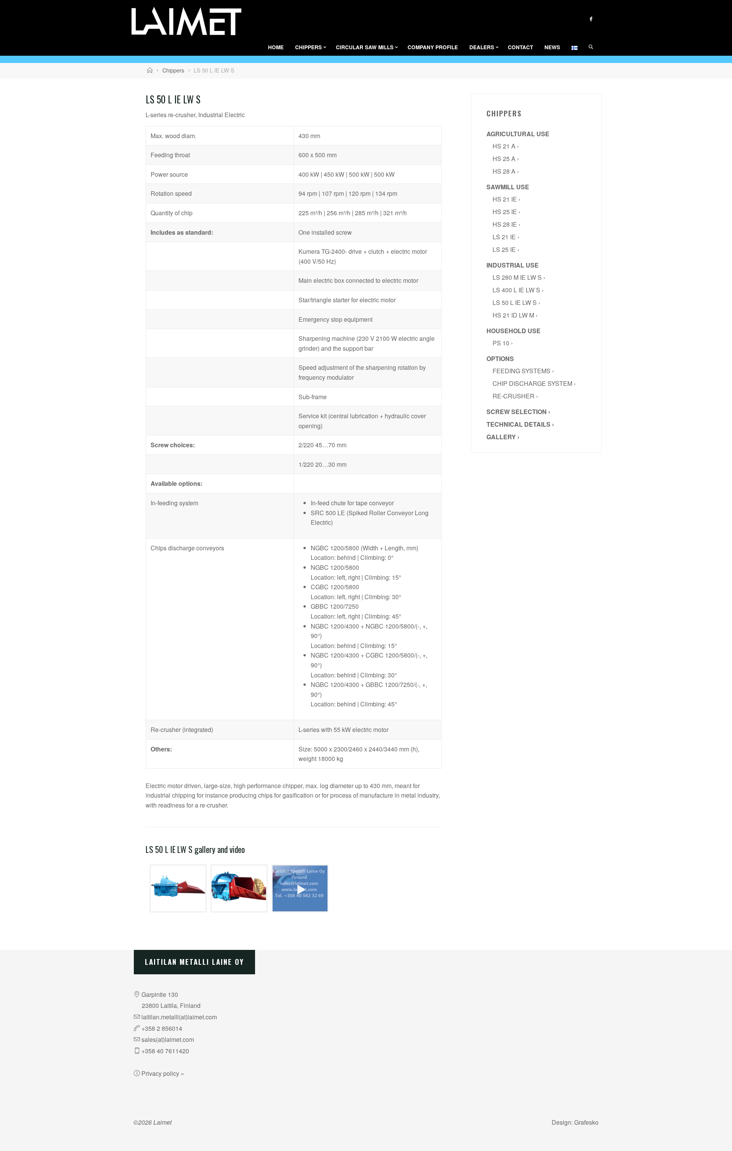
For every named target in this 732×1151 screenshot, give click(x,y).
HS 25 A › (506, 158)
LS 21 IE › (506, 236)
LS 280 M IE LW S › (519, 277)
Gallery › (502, 436)
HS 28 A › (506, 171)
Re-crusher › (515, 396)
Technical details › (520, 424)
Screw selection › (518, 411)
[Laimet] (186, 21)
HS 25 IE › (506, 211)
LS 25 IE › (506, 249)
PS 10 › (503, 343)
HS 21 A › (506, 146)
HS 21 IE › (506, 199)
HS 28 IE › (506, 224)
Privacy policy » (162, 1073)
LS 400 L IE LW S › (518, 289)
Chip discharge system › (534, 383)
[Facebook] (590, 19)
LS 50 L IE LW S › (516, 302)
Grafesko (586, 1122)
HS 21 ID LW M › (515, 315)
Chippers (173, 70)
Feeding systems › (523, 370)
